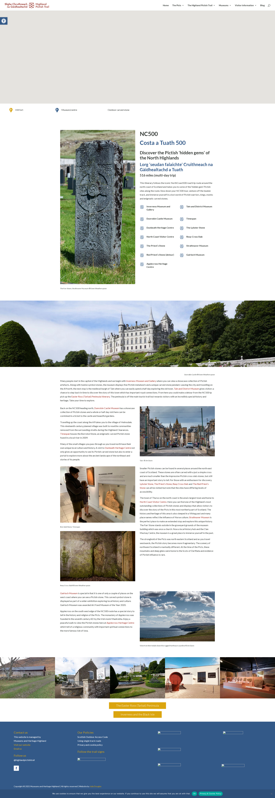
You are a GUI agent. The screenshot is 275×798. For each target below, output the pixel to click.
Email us (18, 748)
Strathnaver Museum (199, 517)
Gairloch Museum (69, 593)
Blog (262, 5)
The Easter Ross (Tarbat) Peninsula (137, 705)
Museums (223, 5)
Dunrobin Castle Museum (106, 408)
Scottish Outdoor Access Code (92, 737)
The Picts (176, 5)
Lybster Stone (146, 484)
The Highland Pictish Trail (200, 5)
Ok (194, 793)
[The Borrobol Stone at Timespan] (97, 521)
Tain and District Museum (186, 388)
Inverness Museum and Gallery (141, 381)
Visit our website (22, 744)
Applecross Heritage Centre (120, 622)
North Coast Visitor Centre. (153, 501)
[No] (271, 793)
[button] (3, 21)
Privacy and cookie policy (90, 744)
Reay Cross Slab (180, 484)
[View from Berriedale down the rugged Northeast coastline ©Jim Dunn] (177, 640)
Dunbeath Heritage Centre (118, 447)
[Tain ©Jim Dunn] (177, 455)
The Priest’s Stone (163, 484)
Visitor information (244, 5)
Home (166, 5)
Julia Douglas (95, 786)
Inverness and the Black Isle (138, 714)
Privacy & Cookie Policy (210, 793)
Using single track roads (89, 740)
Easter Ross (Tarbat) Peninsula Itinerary (90, 396)
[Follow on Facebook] (16, 768)
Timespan (65, 433)
